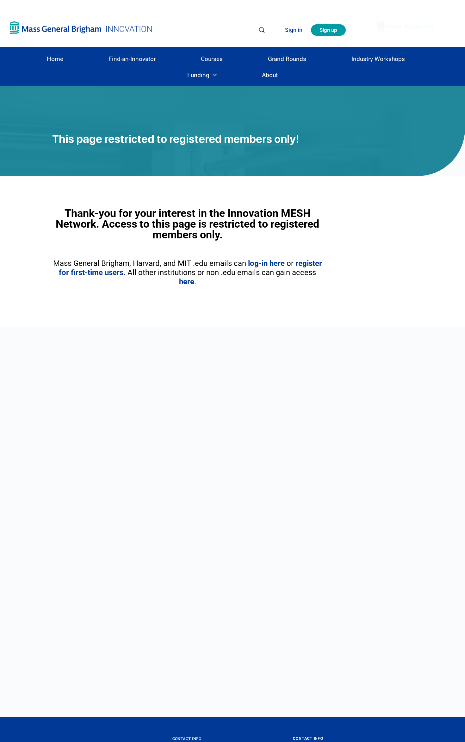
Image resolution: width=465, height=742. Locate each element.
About (270, 75)
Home (55, 59)
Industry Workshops (378, 59)
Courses (212, 59)
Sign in (293, 30)
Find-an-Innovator (132, 59)
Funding (198, 75)
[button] (201, 75)
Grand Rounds (287, 59)
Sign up (328, 30)
